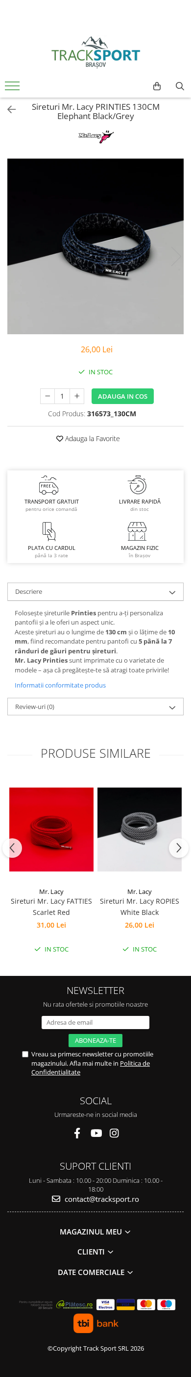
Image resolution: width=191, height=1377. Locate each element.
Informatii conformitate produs (60, 685)
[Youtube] (95, 1133)
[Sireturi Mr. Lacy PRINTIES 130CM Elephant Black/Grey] (95, 246)
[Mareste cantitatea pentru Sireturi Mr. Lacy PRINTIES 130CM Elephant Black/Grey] (77, 396)
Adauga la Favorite (91, 438)
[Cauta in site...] (180, 86)
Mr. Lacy (51, 891)
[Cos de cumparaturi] (156, 86)
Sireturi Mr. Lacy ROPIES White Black (139, 906)
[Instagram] (114, 1133)
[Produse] (13, 88)
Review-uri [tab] (34, 706)
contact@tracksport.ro (101, 1199)
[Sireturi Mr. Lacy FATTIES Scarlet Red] (51, 829)
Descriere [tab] (28, 591)
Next (176, 256)
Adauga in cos (122, 396)
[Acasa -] (95, 52)
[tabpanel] (95, 246)
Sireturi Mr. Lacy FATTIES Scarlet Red (51, 906)
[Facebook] (77, 1133)
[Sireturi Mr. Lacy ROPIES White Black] (139, 829)
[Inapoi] (7, 109)
